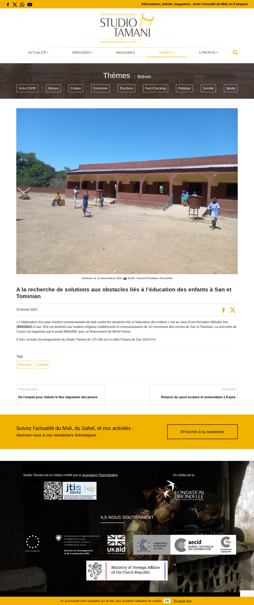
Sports (230, 88)
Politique (184, 88)
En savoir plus (182, 600)
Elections (126, 88)
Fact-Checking (155, 88)
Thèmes (165, 52)
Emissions (81, 52)
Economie (100, 88)
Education (25, 364)
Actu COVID (27, 88)
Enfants (42, 364)
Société (208, 88)
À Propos (207, 52)
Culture (76, 88)
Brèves (53, 88)
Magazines (125, 52)
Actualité (37, 52)
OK (167, 600)
